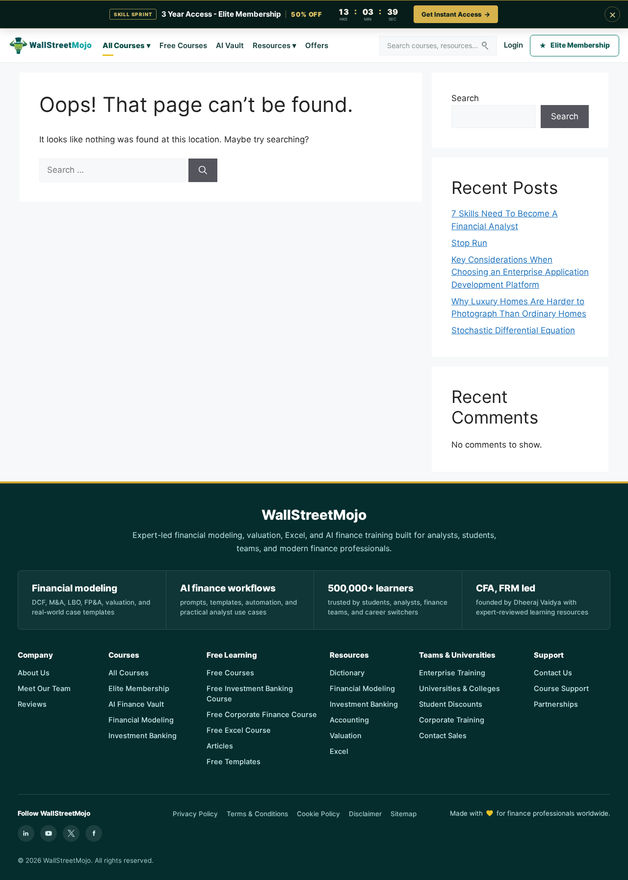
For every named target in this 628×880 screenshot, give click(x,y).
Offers (316, 45)
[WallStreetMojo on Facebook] (93, 833)
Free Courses (183, 45)
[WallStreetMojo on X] (71, 833)
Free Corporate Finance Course (262, 714)
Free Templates (234, 761)
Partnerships (556, 704)
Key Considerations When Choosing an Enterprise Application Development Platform (520, 272)
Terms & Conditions (257, 814)
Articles (220, 746)
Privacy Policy (195, 814)
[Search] (202, 170)
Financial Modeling (141, 720)
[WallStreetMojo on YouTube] (48, 833)
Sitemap (404, 814)
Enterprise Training (452, 672)
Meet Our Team (44, 688)
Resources (274, 45)
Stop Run (469, 243)
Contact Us (553, 672)
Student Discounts (450, 704)
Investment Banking (142, 735)
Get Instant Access (455, 14)
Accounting (349, 720)
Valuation (346, 735)
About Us (34, 672)
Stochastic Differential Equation (513, 330)
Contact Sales (443, 735)
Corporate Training (451, 720)
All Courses (127, 45)
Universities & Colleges (459, 688)
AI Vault (230, 45)
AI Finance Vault (136, 704)
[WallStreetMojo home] (51, 45)
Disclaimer (365, 814)
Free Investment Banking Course (250, 693)
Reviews (32, 704)
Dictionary (347, 672)
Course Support (561, 688)
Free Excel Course (239, 730)
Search (465, 98)
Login (513, 45)
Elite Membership (574, 45)
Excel (339, 751)
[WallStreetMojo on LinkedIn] (26, 833)
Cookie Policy (318, 814)
